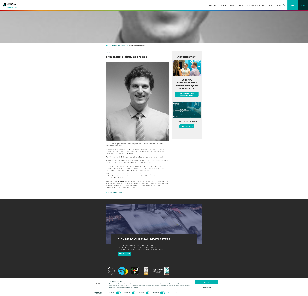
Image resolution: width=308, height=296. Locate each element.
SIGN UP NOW (124, 254)
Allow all (206, 282)
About (278, 5)
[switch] (134, 293)
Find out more (187, 126)
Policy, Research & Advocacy (255, 5)
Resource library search (118, 45)
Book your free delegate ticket (187, 94)
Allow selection (206, 287)
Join (292, 5)
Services (223, 5)
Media (270, 5)
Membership (212, 5)
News (108, 52)
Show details (171, 293)
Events (241, 5)
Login (303, 5)
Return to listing (116, 193)
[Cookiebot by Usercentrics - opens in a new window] (98, 293)
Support (232, 5)
